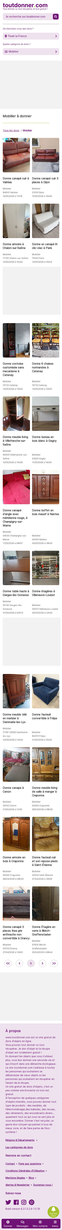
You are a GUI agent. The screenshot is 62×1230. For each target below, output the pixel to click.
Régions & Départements (20, 1140)
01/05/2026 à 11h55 (12, 809)
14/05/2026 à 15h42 (13, 262)
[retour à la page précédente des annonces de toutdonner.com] (19, 963)
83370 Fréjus (39, 736)
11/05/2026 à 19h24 (42, 462)
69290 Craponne (40, 805)
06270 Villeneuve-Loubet (45, 609)
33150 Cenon (9, 805)
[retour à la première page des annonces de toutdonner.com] (7, 963)
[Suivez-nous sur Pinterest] (31, 1203)
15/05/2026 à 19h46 (42, 196)
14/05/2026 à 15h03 (42, 262)
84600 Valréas (10, 192)
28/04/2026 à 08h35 (42, 809)
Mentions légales (15, 1177)
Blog (31, 1177)
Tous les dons (11, 130)
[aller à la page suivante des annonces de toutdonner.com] (42, 963)
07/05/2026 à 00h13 (13, 612)
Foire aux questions (30, 1163)
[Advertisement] (31, 85)
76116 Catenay (10, 385)
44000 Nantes (39, 539)
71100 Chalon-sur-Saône (15, 258)
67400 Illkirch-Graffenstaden (39, 946)
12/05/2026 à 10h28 (13, 462)
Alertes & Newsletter (18, 1184)
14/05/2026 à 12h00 (42, 389)
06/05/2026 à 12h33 (42, 612)
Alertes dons (53, 1214)
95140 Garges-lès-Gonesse (12, 607)
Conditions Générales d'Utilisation (25, 1170)
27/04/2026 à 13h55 (13, 952)
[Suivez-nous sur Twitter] (8, 1203)
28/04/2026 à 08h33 (13, 879)
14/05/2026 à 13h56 (13, 389)
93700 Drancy (10, 948)
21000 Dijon (38, 192)
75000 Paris (38, 258)
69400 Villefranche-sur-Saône (15, 456)
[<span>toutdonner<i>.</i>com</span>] (25, 6)
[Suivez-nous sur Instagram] (23, 1203)
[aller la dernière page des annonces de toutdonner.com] (54, 963)
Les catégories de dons (19, 1147)
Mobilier (13, 51)
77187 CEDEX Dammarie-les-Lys (15, 734)
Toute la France (17, 36)
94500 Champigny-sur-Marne (15, 537)
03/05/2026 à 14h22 (13, 740)
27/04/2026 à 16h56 (42, 879)
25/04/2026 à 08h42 (42, 952)
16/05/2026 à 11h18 (12, 196)
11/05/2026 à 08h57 (13, 543)
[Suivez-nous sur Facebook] (16, 1203)
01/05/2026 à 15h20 (42, 740)
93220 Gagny (39, 458)
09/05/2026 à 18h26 (42, 543)
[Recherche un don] (56, 16)
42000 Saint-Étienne (42, 875)
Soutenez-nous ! (43, 1184)
